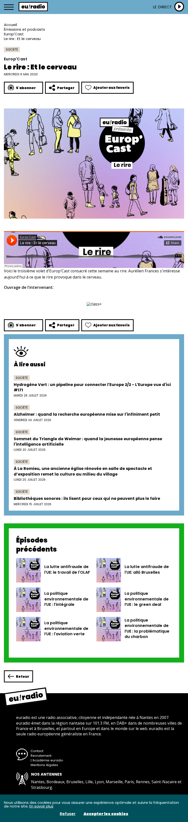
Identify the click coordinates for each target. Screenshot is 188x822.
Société (12, 49)
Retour (22, 676)
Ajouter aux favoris (111, 87)
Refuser (68, 814)
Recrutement (41, 755)
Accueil (10, 24)
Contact (37, 751)
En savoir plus (41, 806)
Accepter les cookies (105, 814)
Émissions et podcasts (24, 29)
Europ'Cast (14, 34)
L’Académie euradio (47, 760)
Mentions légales (44, 765)
